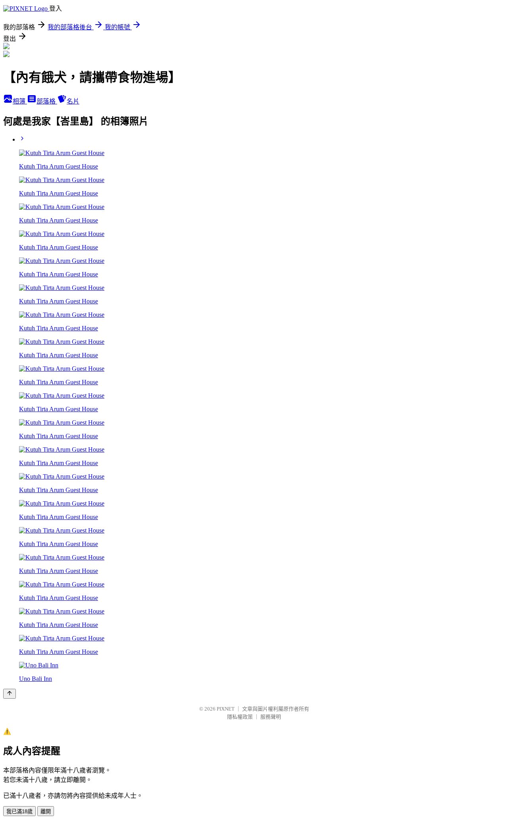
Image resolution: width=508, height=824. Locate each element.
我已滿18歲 (19, 811)
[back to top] (9, 694)
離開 (45, 811)
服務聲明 (270, 717)
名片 (73, 101)
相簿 (20, 101)
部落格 (47, 101)
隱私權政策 (240, 717)
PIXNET (226, 709)
